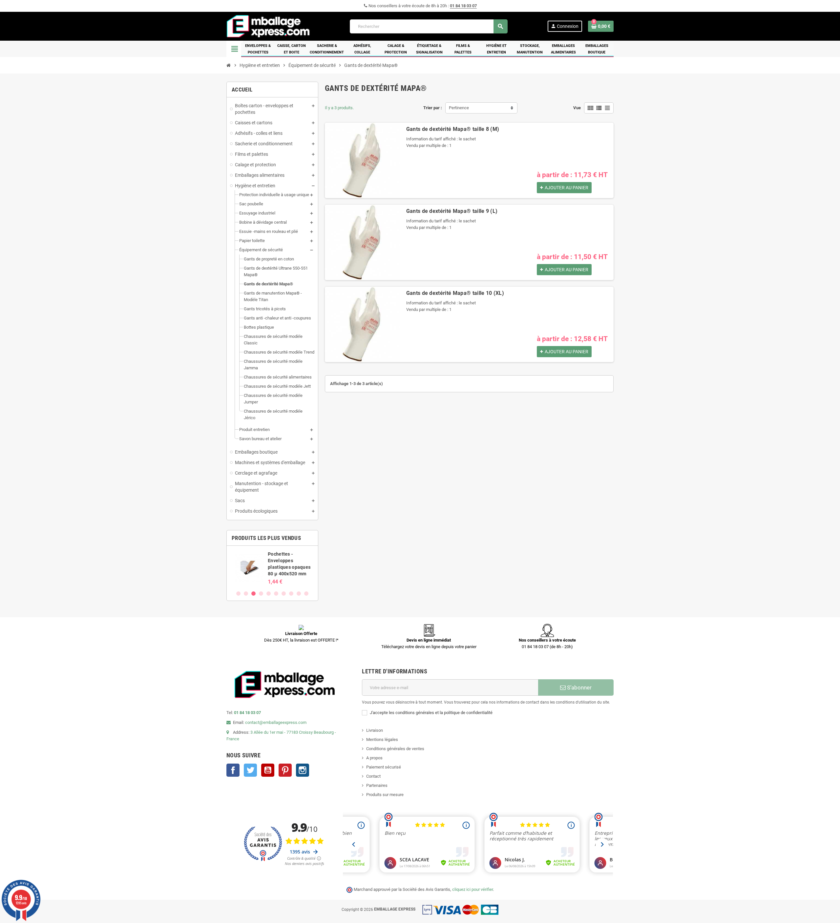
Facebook (233, 770)
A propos (374, 757)
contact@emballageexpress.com (275, 722)
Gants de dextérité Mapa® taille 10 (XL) (455, 293)
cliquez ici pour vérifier (472, 889)
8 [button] (291, 593)
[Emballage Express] (268, 25)
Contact (373, 776)
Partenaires (377, 785)
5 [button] (268, 593)
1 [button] (238, 593)
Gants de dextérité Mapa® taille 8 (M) (452, 129)
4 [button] (261, 593)
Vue (577, 107)
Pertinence (459, 107)
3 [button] (253, 593)
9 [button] (299, 593)
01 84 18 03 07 (463, 5)
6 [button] (276, 593)
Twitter (250, 770)
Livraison (374, 730)
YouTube (267, 770)
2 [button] (246, 593)
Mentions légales (382, 739)
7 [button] (284, 593)
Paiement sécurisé (383, 767)
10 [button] (306, 593)
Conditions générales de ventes (395, 748)
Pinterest (285, 770)
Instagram (302, 770)
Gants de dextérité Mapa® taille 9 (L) (452, 211)
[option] (272, 568)
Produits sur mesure (385, 794)
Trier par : (432, 107)
